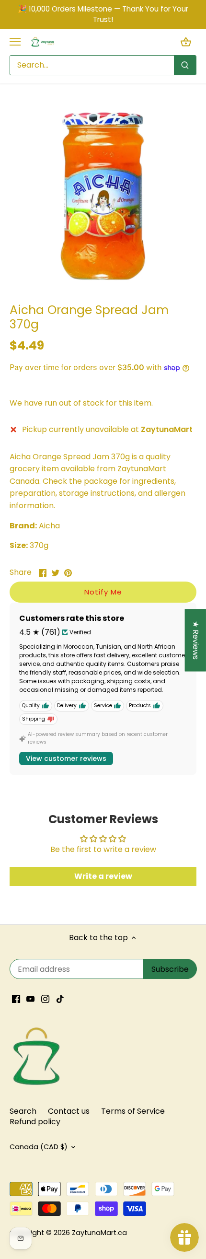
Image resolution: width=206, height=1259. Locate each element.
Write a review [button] (103, 876)
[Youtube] (30, 998)
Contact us (69, 1111)
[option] (103, 196)
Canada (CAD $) (39, 1147)
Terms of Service (133, 1111)
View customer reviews (66, 758)
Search (23, 1111)
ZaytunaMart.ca (99, 1232)
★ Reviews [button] (195, 640)
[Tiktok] (60, 998)
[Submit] (185, 65)
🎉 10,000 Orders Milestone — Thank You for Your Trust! (103, 14)
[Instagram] (45, 998)
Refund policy (35, 1121)
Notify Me (103, 592)
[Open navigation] (15, 42)
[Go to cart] (186, 42)
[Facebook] (16, 998)
